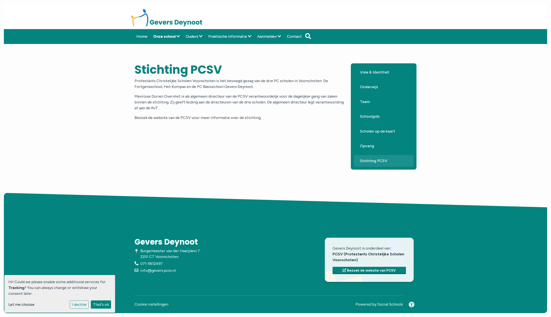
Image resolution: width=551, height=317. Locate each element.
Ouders (192, 36)
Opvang (367, 146)
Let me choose (21, 304)
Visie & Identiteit (374, 72)
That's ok (101, 304)
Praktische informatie (228, 36)
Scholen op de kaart (377, 131)
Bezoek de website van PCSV (371, 270)
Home (141, 36)
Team (365, 101)
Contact (294, 36)
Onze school (164, 36)
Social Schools (390, 304)
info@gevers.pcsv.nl (158, 270)
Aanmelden (267, 36)
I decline (79, 304)
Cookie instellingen (151, 304)
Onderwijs (369, 86)
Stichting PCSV (373, 160)
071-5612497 (151, 263)
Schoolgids (369, 116)
